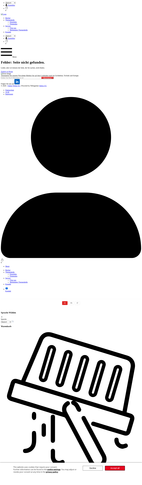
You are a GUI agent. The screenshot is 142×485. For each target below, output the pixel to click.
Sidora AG (43, 86)
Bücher (7, 18)
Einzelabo (13, 22)
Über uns (13, 28)
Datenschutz (9, 90)
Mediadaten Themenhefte (19, 30)
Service (8, 26)
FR (71, 303)
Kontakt (8, 32)
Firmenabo (13, 24)
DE (65, 303)
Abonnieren (47, 78)
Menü (7, 266)
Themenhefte (10, 20)
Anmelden (11, 5)
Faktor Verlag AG (14, 86)
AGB (7, 92)
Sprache (4, 319)
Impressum (9, 94)
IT (77, 303)
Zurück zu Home (7, 72)
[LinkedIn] (17, 84)
